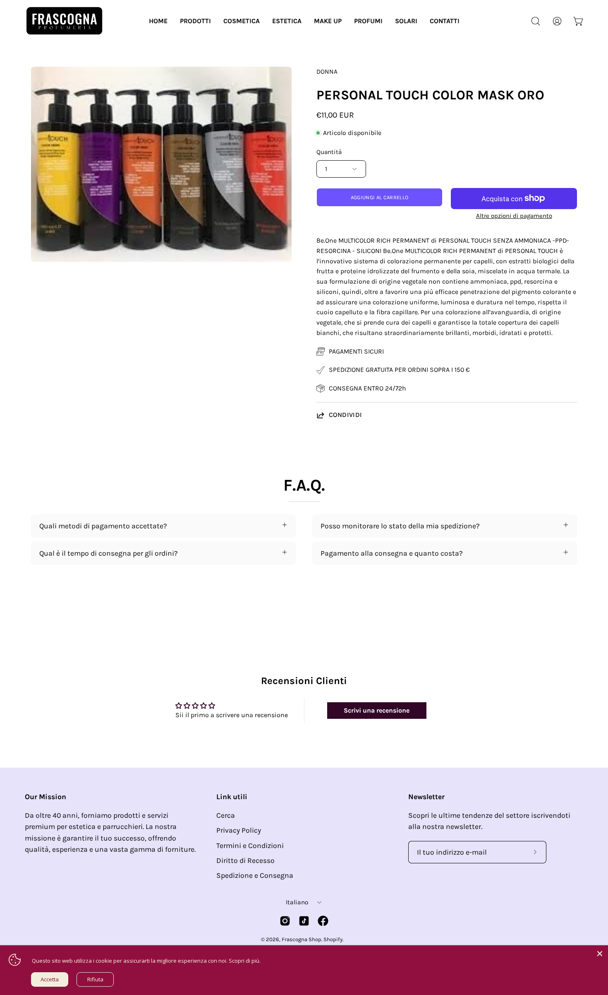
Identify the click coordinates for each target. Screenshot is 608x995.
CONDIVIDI (345, 415)
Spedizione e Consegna (254, 875)
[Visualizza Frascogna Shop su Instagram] (285, 921)
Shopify (332, 939)
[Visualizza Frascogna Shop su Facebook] (323, 921)
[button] (195, 21)
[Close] (600, 953)
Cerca (225, 815)
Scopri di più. (245, 960)
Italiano (297, 902)
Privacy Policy (238, 830)
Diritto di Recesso (245, 860)
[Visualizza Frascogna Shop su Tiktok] (304, 921)
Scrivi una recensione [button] (376, 710)
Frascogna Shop (301, 939)
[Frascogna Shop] (64, 21)
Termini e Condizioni (250, 845)
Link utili (231, 797)
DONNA (327, 71)
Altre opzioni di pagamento (514, 215)
